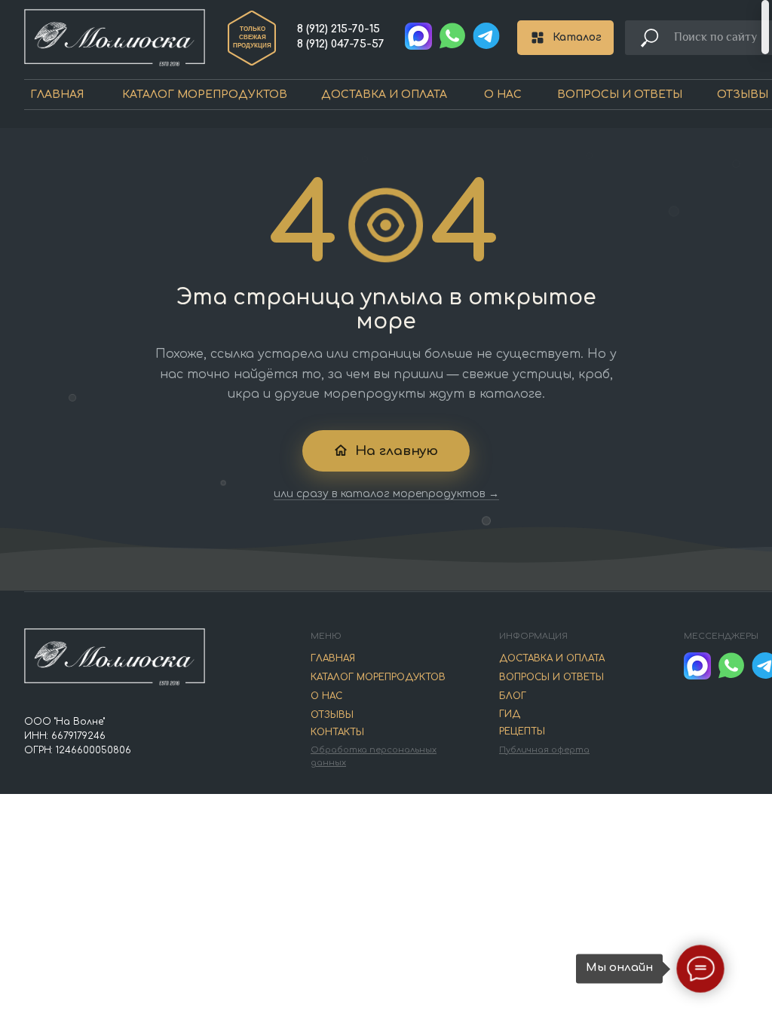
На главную (396, 451)
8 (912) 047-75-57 (340, 44)
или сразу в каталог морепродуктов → (386, 493)
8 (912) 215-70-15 (338, 29)
